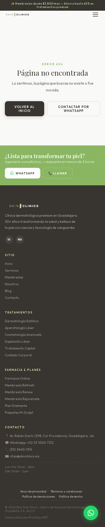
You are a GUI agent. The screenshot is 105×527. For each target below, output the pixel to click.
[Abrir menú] (95, 14)
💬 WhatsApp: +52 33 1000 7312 (29, 442)
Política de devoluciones (38, 496)
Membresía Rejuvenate (22, 399)
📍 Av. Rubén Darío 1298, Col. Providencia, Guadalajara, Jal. (49, 436)
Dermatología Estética (22, 321)
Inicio (9, 263)
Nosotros (12, 284)
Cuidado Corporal (18, 355)
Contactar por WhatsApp (73, 109)
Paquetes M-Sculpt (19, 412)
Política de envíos (71, 496)
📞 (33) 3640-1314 (18, 449)
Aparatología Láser (19, 328)
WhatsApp (25, 173)
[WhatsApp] (91, 513)
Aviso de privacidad (33, 491)
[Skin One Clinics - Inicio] (17, 14)
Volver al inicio (24, 109)
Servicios (12, 270)
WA (20, 239)
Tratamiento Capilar (20, 348)
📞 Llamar (57, 173)
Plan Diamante (16, 405)
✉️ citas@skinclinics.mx (22, 456)
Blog (8, 291)
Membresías (14, 277)
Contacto (12, 297)
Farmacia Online (17, 378)
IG (9, 239)
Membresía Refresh (19, 385)
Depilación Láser (17, 341)
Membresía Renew (19, 392)
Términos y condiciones (66, 491)
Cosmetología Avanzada (23, 334)
